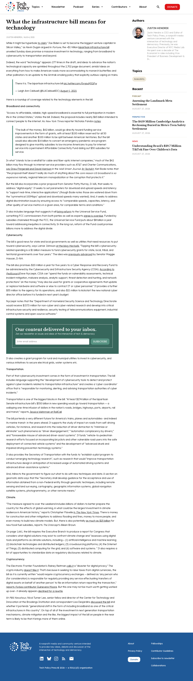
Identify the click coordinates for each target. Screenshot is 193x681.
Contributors (119, 6)
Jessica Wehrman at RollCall (46, 411)
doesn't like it (31, 570)
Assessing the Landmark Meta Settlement (152, 102)
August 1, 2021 (68, 90)
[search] (158, 7)
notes (97, 121)
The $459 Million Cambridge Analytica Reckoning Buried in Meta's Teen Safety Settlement (159, 125)
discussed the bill (100, 601)
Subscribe (100, 341)
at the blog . (67, 245)
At (88, 168)
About (143, 6)
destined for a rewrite (50, 591)
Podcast (78, 6)
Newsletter (58, 6)
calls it (70, 565)
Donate (172, 6)
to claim (42, 43)
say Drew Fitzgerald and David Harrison (29, 168)
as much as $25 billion (98, 520)
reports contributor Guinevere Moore (31, 586)
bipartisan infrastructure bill (93, 47)
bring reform (64, 211)
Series (95, 6)
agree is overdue (93, 215)
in (86, 512)
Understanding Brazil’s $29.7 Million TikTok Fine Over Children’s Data (156, 147)
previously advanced (80, 254)
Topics (36, 6)
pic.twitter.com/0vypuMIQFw (80, 83)
